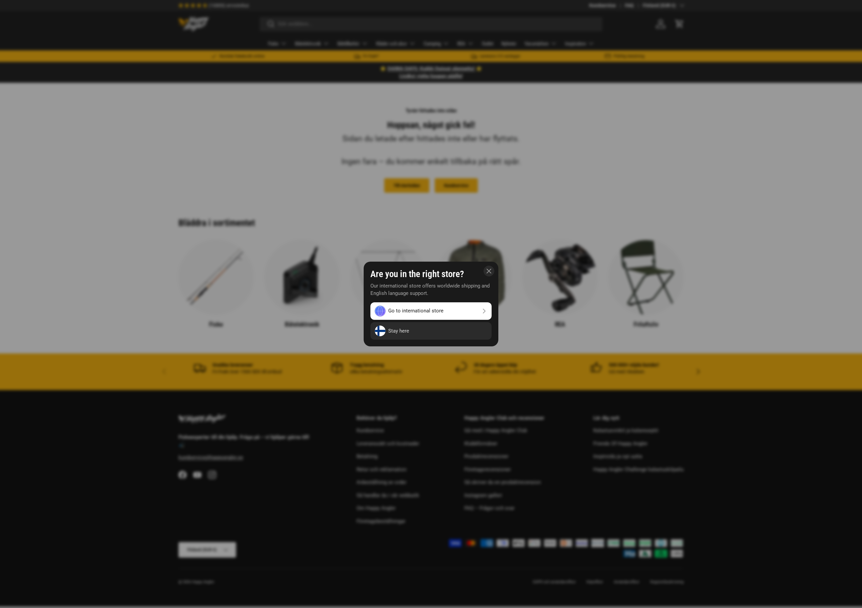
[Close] (489, 271)
